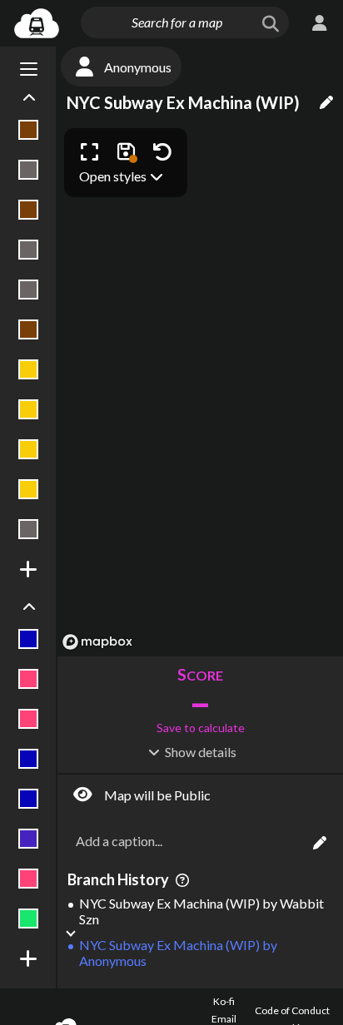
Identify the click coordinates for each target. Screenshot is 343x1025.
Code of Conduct (292, 1010)
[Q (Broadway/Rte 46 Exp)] (28, 409)
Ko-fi (224, 1001)
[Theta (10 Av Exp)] (28, 798)
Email (223, 1019)
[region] (200, 388)
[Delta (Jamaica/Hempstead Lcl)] (28, 129)
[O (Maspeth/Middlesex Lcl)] (28, 679)
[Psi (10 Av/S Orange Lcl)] (28, 758)
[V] (28, 878)
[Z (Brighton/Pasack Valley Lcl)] (28, 918)
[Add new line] (28, 569)
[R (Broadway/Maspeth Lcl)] (28, 449)
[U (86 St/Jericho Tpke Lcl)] (28, 838)
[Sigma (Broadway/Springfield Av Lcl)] (28, 489)
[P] (28, 719)
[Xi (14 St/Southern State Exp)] (28, 529)
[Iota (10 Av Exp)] (28, 639)
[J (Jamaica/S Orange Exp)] (28, 209)
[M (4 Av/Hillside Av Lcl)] (28, 329)
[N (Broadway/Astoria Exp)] (28, 369)
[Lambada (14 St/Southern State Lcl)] (28, 289)
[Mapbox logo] (97, 641)
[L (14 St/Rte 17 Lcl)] (28, 249)
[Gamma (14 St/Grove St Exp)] (28, 169)
